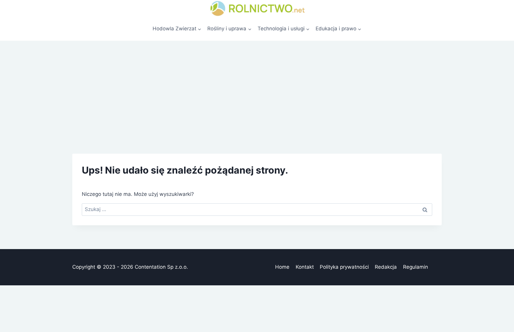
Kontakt (305, 267)
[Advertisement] (257, 85)
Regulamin (415, 267)
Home (282, 267)
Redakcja (386, 267)
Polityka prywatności (344, 267)
